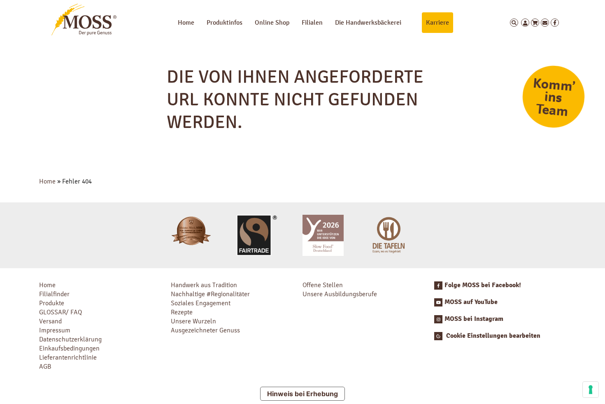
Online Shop (272, 22)
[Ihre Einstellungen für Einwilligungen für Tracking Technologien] (590, 389)
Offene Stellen (322, 285)
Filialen (312, 22)
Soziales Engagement (200, 303)
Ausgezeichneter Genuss (205, 330)
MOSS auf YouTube (471, 302)
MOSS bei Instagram (473, 319)
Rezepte (182, 312)
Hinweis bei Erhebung (302, 394)
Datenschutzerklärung (70, 339)
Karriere (437, 22)
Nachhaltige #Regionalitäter (210, 294)
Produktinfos (224, 22)
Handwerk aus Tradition (204, 285)
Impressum (54, 330)
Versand (50, 321)
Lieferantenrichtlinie (68, 357)
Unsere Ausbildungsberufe (339, 294)
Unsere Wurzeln (193, 321)
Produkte (51, 303)
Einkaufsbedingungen (69, 348)
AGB (45, 366)
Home (186, 22)
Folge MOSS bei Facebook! (482, 285)
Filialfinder (54, 294)
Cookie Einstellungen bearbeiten (492, 336)
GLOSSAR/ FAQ (60, 312)
